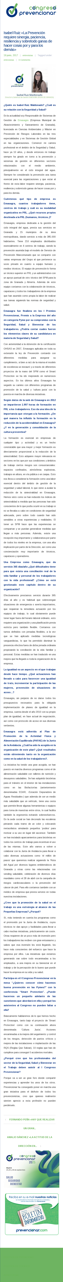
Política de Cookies (17, 1266)
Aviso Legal (11, 1275)
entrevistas (28, 55)
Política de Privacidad (19, 1257)
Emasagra (23, 120)
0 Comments (24, 60)
